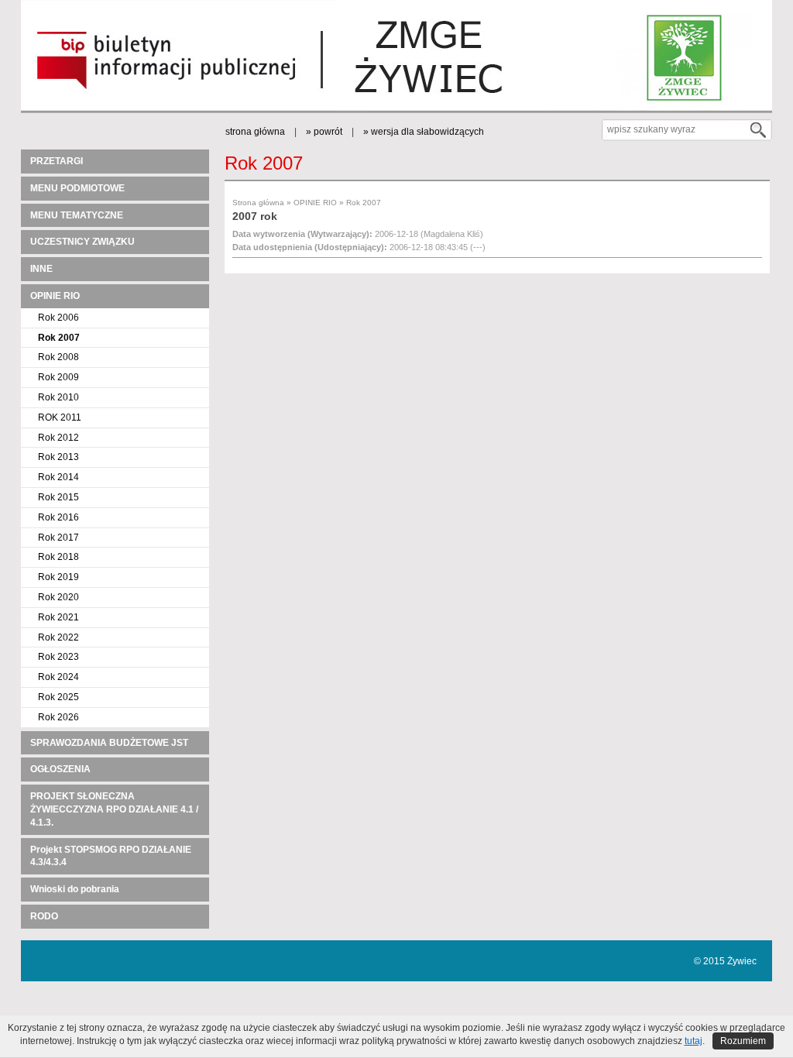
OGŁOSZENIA (60, 769)
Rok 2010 (58, 397)
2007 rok (254, 216)
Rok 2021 (58, 617)
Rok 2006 (58, 317)
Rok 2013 (58, 457)
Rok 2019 (58, 577)
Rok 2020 (58, 597)
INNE (41, 268)
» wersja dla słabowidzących (423, 131)
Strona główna (258, 202)
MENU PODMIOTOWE (77, 188)
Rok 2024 (58, 677)
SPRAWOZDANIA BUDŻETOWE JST (109, 742)
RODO (44, 916)
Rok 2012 (58, 437)
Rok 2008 (58, 357)
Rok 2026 (58, 717)
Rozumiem (743, 1041)
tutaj (693, 1041)
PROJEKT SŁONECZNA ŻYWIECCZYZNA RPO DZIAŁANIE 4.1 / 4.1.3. (114, 809)
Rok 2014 (58, 477)
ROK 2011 (59, 417)
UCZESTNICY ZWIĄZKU (82, 241)
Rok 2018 (58, 556)
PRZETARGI (56, 161)
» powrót (324, 131)
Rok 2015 (58, 497)
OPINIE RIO (55, 295)
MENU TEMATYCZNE (76, 215)
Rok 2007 (59, 337)
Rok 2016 (58, 517)
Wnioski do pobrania (74, 889)
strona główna (255, 131)
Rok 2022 (58, 637)
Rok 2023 (58, 656)
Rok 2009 (58, 377)
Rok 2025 (58, 697)
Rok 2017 (58, 537)
